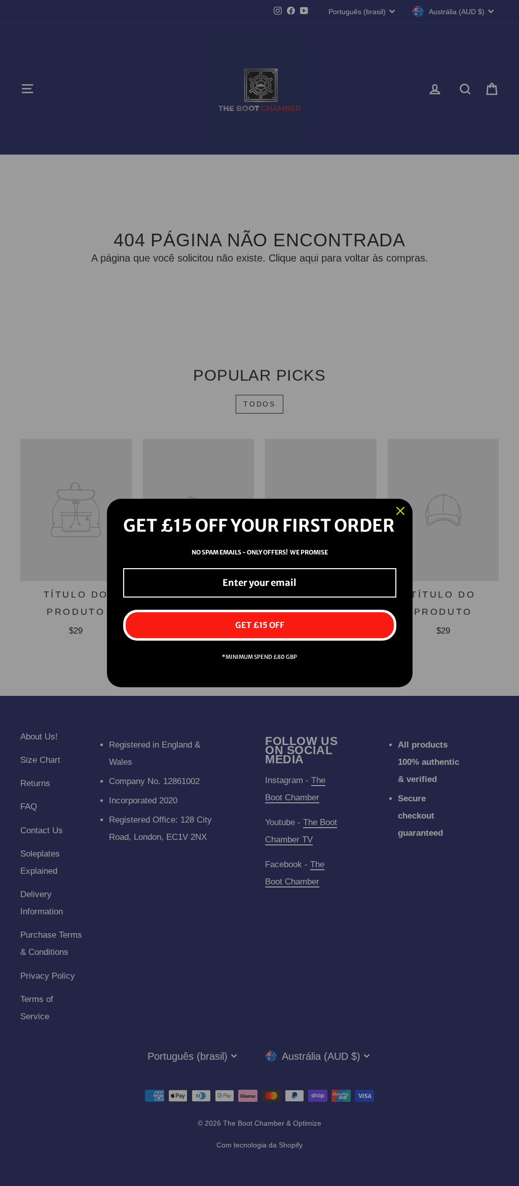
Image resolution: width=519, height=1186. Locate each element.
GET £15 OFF (259, 625)
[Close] (400, 511)
